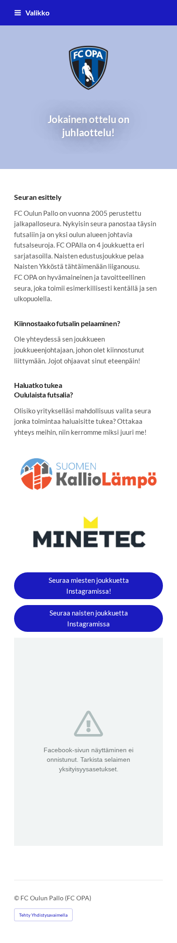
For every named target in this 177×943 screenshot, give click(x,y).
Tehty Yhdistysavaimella (43, 915)
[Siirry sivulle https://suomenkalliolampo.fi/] (88, 474)
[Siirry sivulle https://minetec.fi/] (88, 534)
